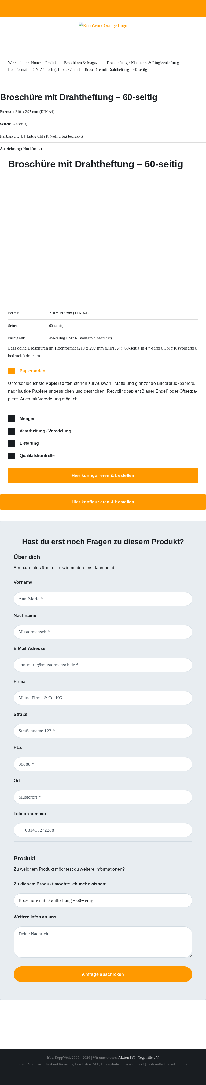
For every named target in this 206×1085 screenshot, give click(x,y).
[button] (103, 371)
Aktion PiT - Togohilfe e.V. (138, 1057)
